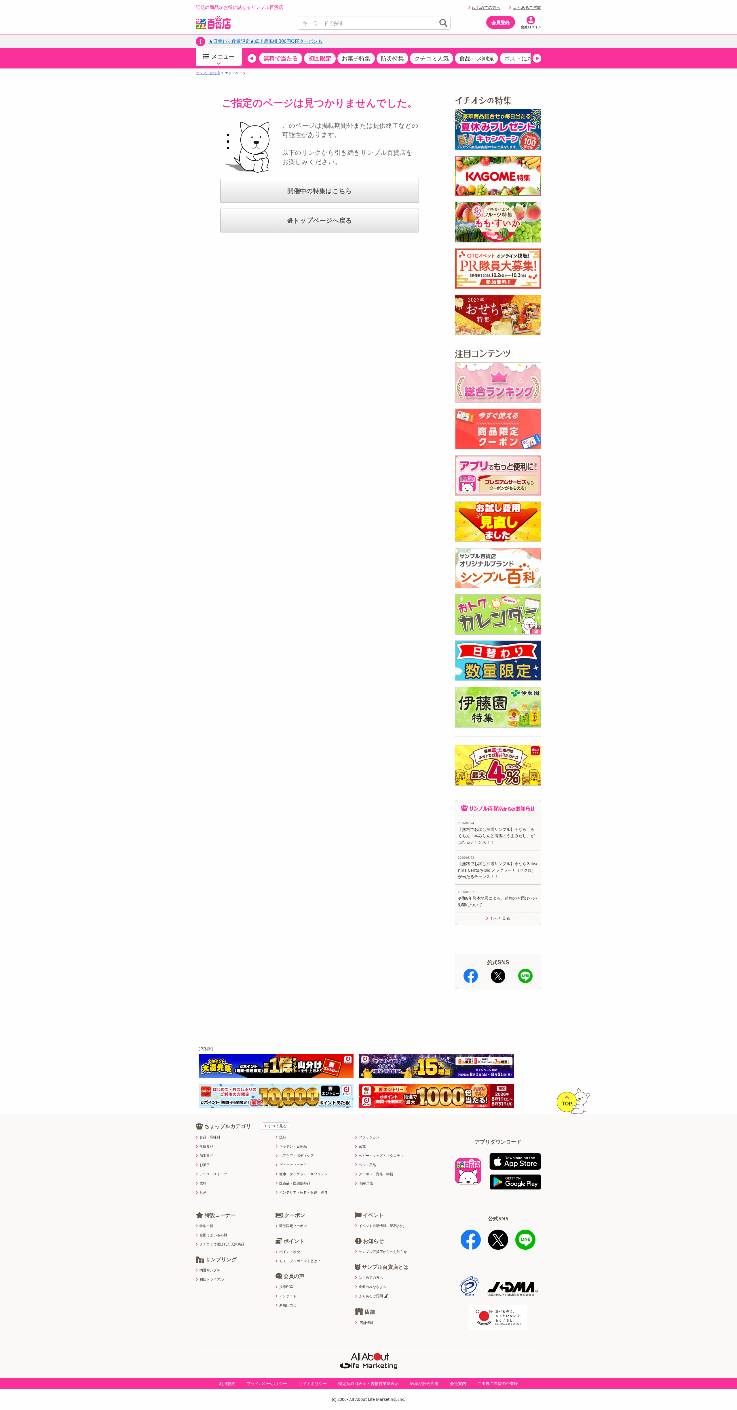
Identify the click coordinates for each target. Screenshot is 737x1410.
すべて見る (277, 1125)
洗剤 (282, 1137)
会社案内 (458, 1383)
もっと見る (500, 918)
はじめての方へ (486, 7)
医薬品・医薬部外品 (294, 1183)
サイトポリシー (313, 1383)
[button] (252, 58)
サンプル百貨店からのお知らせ (383, 1251)
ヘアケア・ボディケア (296, 1155)
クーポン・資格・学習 (376, 1174)
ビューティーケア (293, 1165)
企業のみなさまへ (372, 1287)
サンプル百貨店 (208, 73)
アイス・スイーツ (213, 1174)
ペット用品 (367, 1165)
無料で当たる (280, 58)
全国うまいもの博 (213, 1235)
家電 (362, 1146)
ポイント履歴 (289, 1251)
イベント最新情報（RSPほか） (382, 1226)
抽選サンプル (210, 1270)
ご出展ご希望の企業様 (498, 1383)
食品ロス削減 (476, 58)
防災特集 (392, 58)
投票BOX (286, 1287)
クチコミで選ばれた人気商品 (222, 1244)
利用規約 (227, 1383)
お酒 (203, 1192)
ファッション (369, 1137)
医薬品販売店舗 (424, 1383)
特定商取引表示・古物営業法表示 (368, 1383)
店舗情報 (366, 1323)
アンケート (288, 1296)
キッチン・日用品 (293, 1146)
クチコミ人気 (431, 58)
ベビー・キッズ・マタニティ (381, 1155)
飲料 (203, 1183)
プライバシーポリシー (267, 1383)
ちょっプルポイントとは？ (300, 1261)
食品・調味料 (210, 1137)
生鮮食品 (206, 1146)
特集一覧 (206, 1226)
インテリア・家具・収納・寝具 (303, 1192)
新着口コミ (288, 1305)
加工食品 (206, 1155)
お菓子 (205, 1165)
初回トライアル (212, 1279)
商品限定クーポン (293, 1226)
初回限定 (319, 58)
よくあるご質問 (527, 7)
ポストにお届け (524, 58)
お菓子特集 (356, 58)
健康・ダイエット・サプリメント (305, 1174)
